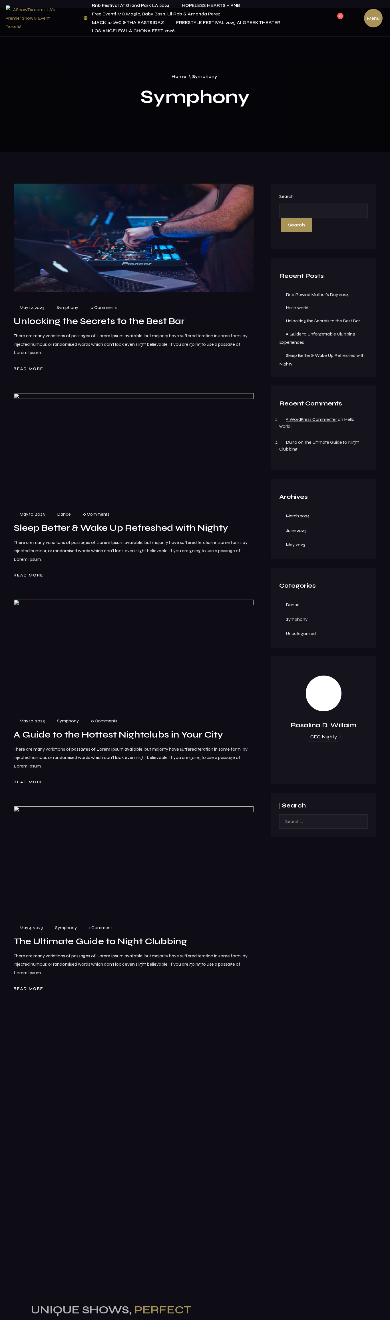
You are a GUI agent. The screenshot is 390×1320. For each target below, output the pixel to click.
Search (286, 196)
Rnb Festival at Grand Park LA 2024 (131, 5)
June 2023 (296, 530)
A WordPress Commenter (311, 419)
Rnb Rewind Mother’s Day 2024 (317, 294)
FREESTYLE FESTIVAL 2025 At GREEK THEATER (228, 22)
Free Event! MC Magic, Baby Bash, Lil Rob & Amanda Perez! (157, 14)
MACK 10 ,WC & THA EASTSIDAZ (128, 22)
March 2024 (297, 516)
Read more (29, 368)
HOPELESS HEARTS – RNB (211, 5)
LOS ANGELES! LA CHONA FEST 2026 (133, 30)
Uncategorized (301, 633)
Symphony (67, 307)
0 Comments (104, 307)
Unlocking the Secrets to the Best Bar (323, 321)
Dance (64, 514)
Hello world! (298, 307)
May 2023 (295, 544)
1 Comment (100, 927)
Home (179, 76)
